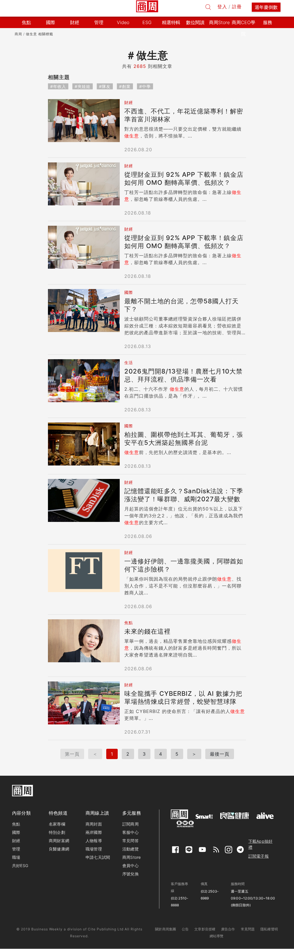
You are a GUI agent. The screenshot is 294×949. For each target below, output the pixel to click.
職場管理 (94, 848)
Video (123, 22)
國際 (16, 832)
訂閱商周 (130, 824)
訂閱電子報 (258, 856)
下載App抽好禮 (260, 844)
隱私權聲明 (269, 929)
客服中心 (130, 832)
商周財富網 (59, 840)
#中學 (145, 86)
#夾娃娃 (82, 86)
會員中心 (130, 865)
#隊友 (105, 86)
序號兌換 (130, 873)
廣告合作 (228, 929)
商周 (18, 34)
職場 (16, 857)
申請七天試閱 (98, 857)
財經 (16, 840)
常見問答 (130, 840)
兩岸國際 (94, 832)
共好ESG (20, 865)
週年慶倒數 (266, 7)
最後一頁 (219, 754)
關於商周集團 (165, 929)
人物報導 (94, 840)
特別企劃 (57, 832)
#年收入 (58, 86)
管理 (16, 848)
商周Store (219, 22)
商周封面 (94, 824)
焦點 (16, 824)
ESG (147, 22)
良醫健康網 (59, 848)
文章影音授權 (204, 929)
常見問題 (248, 929)
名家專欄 (57, 824)
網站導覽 (217, 936)
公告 (185, 929)
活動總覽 (130, 848)
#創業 (125, 86)
